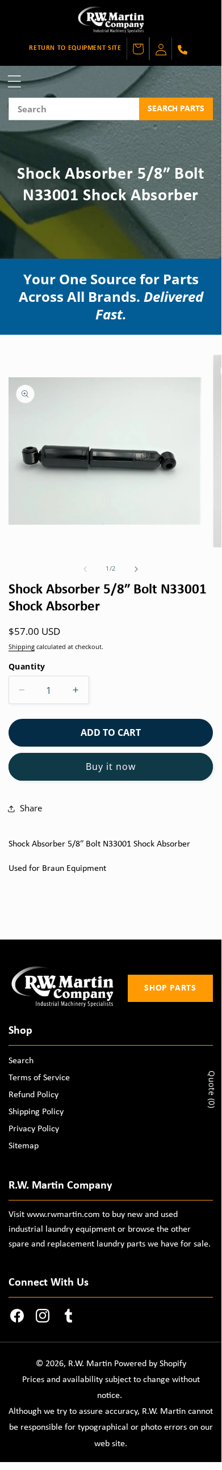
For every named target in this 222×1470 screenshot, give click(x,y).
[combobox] (74, 109)
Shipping (22, 647)
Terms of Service (39, 1078)
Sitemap (24, 1146)
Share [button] (31, 808)
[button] (14, 82)
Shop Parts (170, 988)
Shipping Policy (36, 1112)
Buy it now (111, 766)
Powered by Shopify (150, 1363)
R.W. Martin (90, 1363)
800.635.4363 (182, 49)
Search (21, 1060)
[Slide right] (136, 569)
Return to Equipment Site (75, 48)
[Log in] (160, 48)
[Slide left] (85, 569)
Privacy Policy (34, 1129)
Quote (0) (212, 1090)
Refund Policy (33, 1095)
